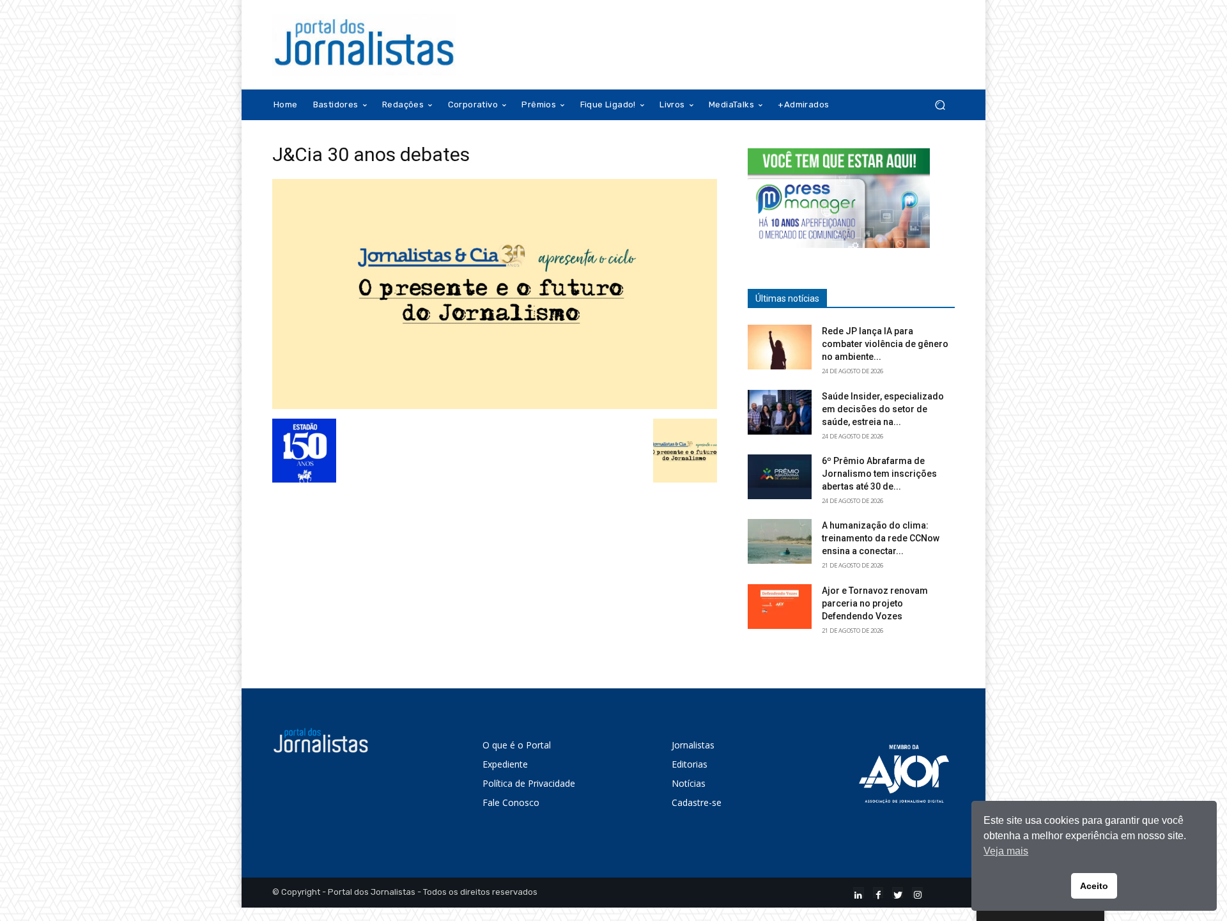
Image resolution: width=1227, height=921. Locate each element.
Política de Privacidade (528, 783)
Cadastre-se (697, 802)
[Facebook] (878, 892)
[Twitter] (897, 892)
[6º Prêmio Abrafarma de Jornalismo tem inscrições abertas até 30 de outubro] (780, 476)
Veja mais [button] (1006, 851)
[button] (940, 105)
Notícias (689, 783)
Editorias (689, 764)
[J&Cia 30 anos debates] (494, 405)
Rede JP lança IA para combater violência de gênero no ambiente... (885, 344)
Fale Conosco (510, 802)
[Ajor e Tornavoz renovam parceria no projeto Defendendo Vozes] (780, 606)
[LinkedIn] (858, 892)
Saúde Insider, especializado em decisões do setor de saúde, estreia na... (883, 409)
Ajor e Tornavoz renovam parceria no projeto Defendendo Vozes (875, 603)
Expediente (505, 764)
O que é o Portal (516, 745)
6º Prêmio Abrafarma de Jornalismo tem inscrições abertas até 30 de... (879, 473)
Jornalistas (693, 745)
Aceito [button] (1094, 886)
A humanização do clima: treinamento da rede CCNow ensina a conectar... (880, 538)
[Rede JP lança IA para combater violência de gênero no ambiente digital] (780, 347)
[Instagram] (917, 892)
